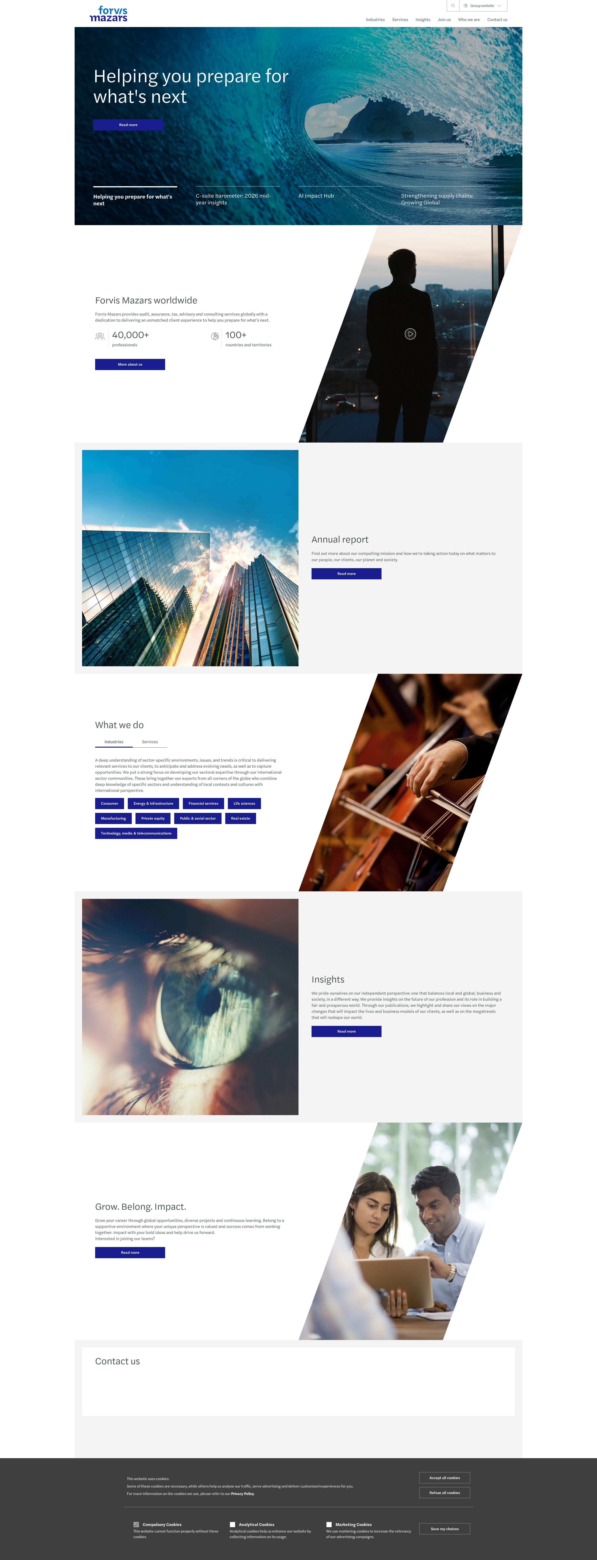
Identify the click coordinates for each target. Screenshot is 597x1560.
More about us (130, 364)
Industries (375, 19)
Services (400, 19)
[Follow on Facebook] (331, 1436)
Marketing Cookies (354, 1524)
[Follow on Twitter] (309, 1436)
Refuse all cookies (445, 1492)
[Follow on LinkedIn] (298, 1436)
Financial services (203, 803)
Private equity (153, 818)
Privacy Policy (242, 1493)
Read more (128, 124)
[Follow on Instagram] (320, 1436)
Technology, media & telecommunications (136, 833)
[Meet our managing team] (247, 1389)
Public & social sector (198, 818)
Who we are (469, 19)
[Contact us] (143, 1389)
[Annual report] (410, 334)
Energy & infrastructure (153, 803)
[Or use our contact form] (454, 1389)
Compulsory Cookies (162, 1524)
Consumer (109, 803)
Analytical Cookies (256, 1524)
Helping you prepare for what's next (190, 84)
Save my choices (445, 1528)
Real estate (240, 818)
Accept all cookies (445, 1477)
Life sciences (244, 803)
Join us (444, 19)
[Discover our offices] (350, 1389)
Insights (423, 19)
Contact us (497, 19)
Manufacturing (113, 818)
